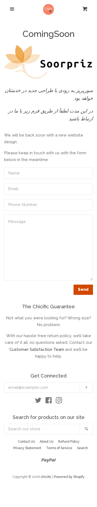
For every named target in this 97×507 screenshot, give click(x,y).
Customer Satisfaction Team (36, 349)
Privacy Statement (27, 448)
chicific (46, 477)
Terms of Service (59, 448)
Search (82, 448)
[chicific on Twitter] (38, 401)
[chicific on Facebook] (48, 401)
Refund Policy (68, 441)
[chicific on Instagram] (59, 401)
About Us (46, 441)
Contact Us (26, 441)
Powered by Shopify (69, 477)
